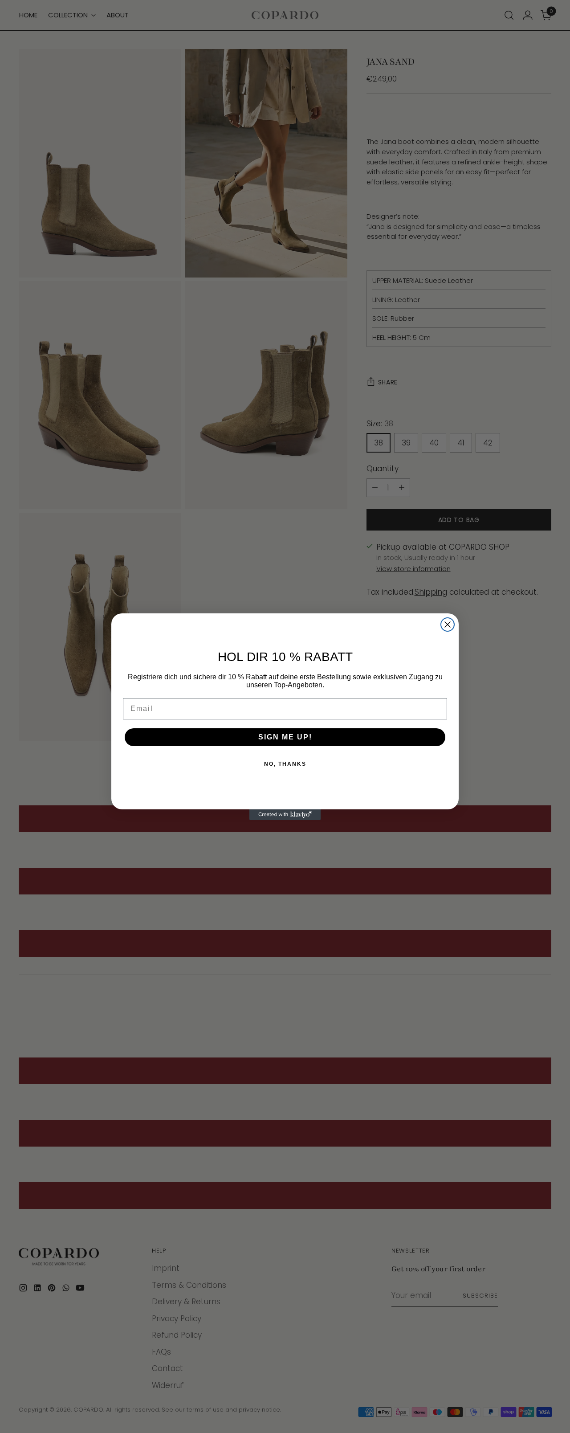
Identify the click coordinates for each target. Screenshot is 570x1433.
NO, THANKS (285, 764)
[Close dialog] (447, 624)
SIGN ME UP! (285, 737)
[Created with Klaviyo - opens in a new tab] (285, 814)
